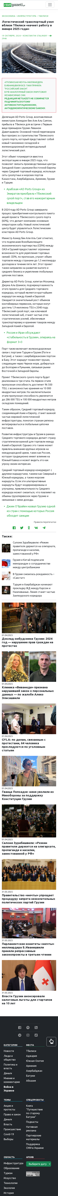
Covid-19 (9, 1134)
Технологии (10, 1183)
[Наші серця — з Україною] (14, 5)
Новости (9, 1051)
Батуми (30, 1075)
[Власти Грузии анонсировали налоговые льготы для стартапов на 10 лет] (29, 975)
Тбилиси (43, 16)
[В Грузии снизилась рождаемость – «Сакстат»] (6, 575)
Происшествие (12, 1129)
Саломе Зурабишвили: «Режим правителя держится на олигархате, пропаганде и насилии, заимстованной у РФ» (29, 848)
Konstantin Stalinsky (35, 36)
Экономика (8, 16)
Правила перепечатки (45, 522)
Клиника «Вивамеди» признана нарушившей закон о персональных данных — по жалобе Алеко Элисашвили (28, 693)
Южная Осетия (35, 1060)
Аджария (31, 1055)
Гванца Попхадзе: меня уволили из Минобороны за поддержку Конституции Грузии (28, 795)
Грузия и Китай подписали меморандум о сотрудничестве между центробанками (31, 563)
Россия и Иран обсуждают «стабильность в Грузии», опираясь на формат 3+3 (30, 337)
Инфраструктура (26, 16)
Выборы (8, 1139)
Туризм (8, 1173)
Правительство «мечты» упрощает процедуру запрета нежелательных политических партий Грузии (28, 898)
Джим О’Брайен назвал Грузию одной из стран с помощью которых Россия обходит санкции (30, 511)
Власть (8, 1124)
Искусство (10, 1178)
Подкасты (32, 1121)
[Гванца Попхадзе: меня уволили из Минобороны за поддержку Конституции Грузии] (29, 770)
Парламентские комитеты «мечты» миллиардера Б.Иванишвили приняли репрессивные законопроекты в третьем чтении (28, 949)
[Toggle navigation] (50, 5)
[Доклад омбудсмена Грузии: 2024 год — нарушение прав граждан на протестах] (29, 617)
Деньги (8, 1073)
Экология (9, 1188)
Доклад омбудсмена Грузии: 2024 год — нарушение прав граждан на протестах (27, 642)
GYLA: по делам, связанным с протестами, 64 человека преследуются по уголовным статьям (24, 745)
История (9, 1193)
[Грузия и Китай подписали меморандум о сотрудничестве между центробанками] (6, 563)
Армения (31, 1065)
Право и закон (12, 1114)
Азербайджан (34, 1070)
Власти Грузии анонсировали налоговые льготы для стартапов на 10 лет (27, 999)
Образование (11, 1168)
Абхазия (31, 1080)
